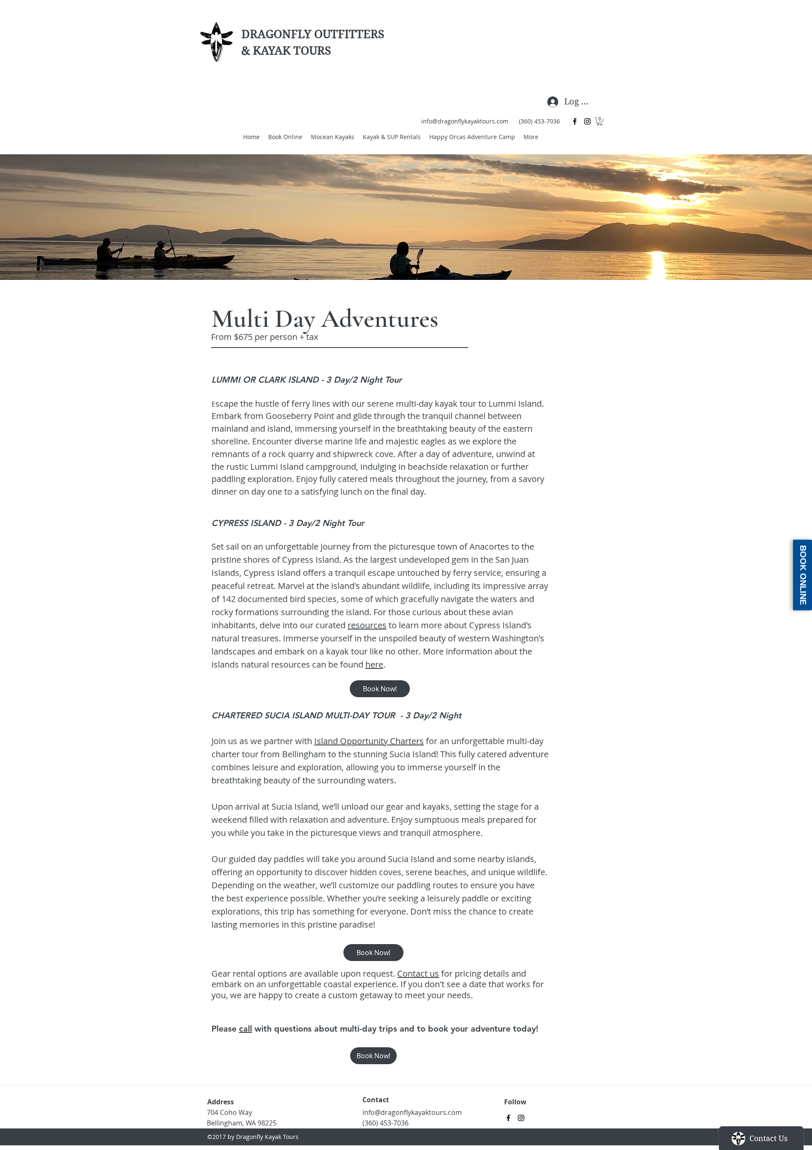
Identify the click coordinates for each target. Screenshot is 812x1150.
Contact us (418, 973)
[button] (600, 121)
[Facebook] (575, 121)
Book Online (803, 575)
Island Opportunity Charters (369, 741)
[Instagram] (587, 121)
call (245, 1029)
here (374, 664)
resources (367, 625)
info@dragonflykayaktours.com (464, 121)
